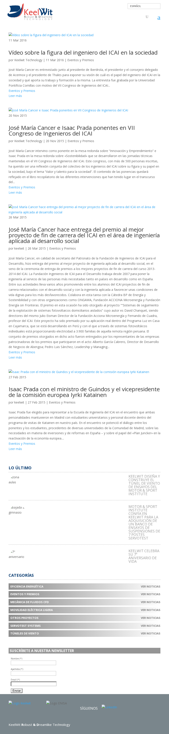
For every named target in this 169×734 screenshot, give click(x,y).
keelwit (19, 248)
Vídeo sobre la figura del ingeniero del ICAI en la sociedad (83, 52)
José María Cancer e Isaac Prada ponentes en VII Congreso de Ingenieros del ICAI (72, 130)
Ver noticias (150, 586)
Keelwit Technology (28, 60)
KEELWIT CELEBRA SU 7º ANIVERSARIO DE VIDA (144, 556)
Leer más (15, 96)
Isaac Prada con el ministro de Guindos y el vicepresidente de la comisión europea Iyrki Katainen (84, 392)
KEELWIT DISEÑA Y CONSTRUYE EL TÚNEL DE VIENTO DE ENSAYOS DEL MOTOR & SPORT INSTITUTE (144, 485)
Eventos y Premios (80, 60)
